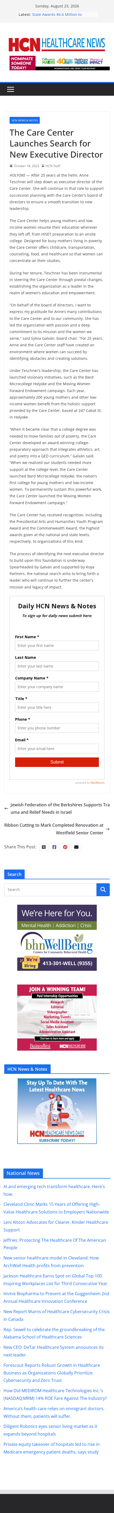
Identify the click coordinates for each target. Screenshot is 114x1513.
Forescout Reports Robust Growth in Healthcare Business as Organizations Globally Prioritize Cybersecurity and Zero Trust (51, 1372)
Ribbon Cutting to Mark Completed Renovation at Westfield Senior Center (53, 829)
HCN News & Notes (25, 120)
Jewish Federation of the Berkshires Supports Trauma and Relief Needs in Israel (60, 808)
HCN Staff (53, 166)
